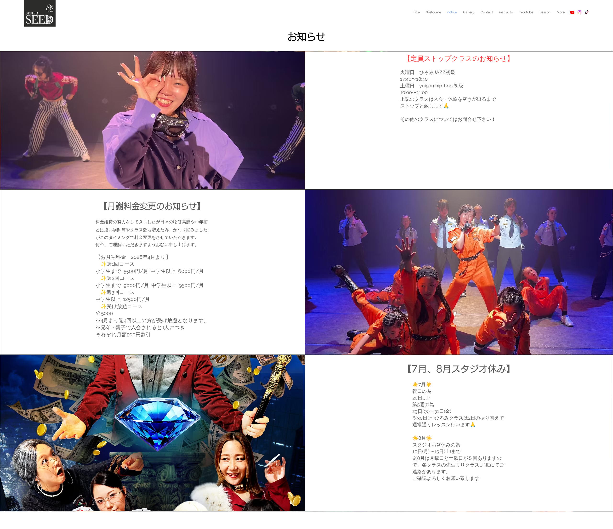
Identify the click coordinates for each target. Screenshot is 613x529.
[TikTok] (586, 12)
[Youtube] (572, 12)
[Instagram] (579, 12)
